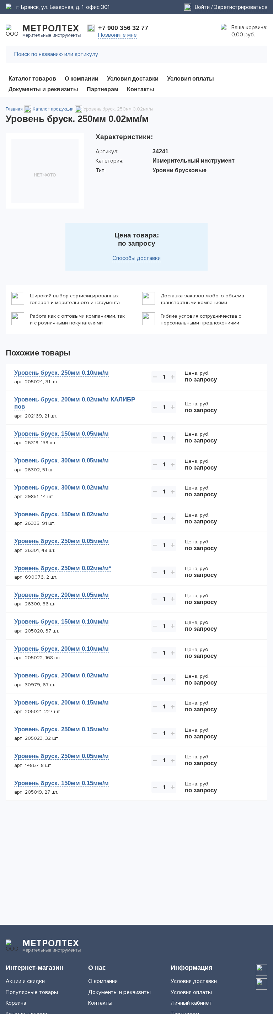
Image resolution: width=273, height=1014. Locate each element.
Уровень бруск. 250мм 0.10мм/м (61, 372)
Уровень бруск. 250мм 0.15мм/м (61, 729)
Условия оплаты (191, 992)
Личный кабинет (191, 1003)
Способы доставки (136, 258)
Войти (202, 7)
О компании (103, 981)
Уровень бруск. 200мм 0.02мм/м (61, 675)
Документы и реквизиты (119, 992)
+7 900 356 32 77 (123, 28)
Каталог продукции (53, 109)
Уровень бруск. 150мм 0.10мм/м (61, 621)
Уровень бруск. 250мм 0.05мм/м (61, 541)
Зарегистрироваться (240, 7)
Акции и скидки (25, 981)
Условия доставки (194, 981)
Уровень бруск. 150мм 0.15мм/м (61, 783)
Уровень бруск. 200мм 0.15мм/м (61, 702)
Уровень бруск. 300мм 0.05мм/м (61, 460)
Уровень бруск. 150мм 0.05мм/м (61, 433)
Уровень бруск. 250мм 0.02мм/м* (62, 568)
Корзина (16, 1003)
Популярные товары (32, 992)
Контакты (100, 1003)
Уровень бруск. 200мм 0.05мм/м (61, 595)
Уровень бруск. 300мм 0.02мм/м (61, 487)
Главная (14, 109)
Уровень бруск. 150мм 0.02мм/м (61, 514)
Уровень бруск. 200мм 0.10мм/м (61, 648)
